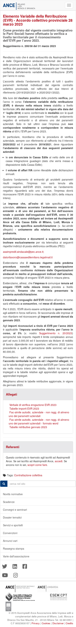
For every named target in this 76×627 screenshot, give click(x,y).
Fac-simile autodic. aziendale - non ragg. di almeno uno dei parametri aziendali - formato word (39, 421)
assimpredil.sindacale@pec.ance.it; (23, 252)
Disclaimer (58, 623)
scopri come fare (37, 465)
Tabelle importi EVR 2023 (24, 408)
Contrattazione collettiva (28, 475)
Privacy (36, 623)
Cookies (46, 623)
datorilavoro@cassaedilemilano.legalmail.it (28, 257)
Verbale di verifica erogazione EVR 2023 (32, 405)
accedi (58, 461)
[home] (19, 6)
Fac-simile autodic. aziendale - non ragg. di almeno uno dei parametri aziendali (39, 414)
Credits (69, 623)
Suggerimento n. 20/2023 (55, 333)
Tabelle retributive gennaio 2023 (28, 427)
